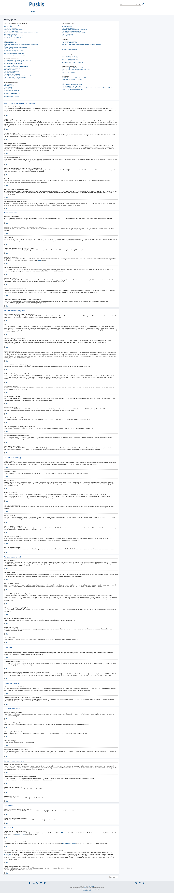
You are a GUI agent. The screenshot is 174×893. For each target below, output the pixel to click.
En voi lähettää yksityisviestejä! (69, 41)
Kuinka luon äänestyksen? (10, 65)
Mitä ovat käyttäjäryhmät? (68, 28)
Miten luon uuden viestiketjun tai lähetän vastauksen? (17, 60)
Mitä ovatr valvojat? (67, 26)
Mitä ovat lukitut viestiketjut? (11, 95)
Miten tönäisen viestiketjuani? (11, 79)
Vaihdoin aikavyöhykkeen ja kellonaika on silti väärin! (17, 47)
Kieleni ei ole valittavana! (10, 48)
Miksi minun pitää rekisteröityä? (12, 25)
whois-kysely (7, 854)
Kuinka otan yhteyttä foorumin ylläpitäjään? (72, 89)
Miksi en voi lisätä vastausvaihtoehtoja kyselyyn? (16, 66)
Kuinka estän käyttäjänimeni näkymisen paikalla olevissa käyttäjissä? (21, 44)
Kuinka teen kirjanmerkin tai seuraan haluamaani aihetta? (76, 69)
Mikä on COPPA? (8, 26)
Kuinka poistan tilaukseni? (68, 72)
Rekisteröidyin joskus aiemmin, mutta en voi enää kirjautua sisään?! (21, 32)
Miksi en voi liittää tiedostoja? (11, 71)
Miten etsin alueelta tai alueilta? (70, 56)
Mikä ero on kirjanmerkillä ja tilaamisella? (72, 68)
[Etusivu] (36, 4)
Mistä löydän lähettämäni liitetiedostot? (72, 79)
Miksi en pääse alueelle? (10, 69)
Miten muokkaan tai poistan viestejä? (13, 62)
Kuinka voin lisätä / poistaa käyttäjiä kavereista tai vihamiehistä (78, 51)
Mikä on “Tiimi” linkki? (67, 36)
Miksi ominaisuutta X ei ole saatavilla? (71, 86)
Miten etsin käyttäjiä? (67, 61)
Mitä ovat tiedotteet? (9, 92)
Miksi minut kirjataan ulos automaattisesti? (14, 36)
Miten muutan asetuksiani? (10, 42)
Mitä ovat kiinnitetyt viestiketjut (12, 93)
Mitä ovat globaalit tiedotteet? (11, 90)
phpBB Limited (63, 833)
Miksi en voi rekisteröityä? (10, 28)
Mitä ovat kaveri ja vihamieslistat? (70, 49)
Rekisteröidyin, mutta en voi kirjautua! (13, 29)
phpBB (39, 260)
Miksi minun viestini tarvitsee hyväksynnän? (15, 77)
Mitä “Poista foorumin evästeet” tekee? (13, 37)
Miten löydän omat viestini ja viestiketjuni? (72, 62)
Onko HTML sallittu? (9, 85)
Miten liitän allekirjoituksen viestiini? (13, 63)
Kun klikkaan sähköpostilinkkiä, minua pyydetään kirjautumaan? (20, 55)
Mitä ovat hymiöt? (8, 87)
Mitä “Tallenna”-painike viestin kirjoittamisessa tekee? (17, 75)
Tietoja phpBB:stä (20, 834)
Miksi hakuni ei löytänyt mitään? (70, 58)
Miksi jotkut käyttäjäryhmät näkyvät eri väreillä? (74, 32)
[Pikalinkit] (144, 11)
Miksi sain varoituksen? (10, 72)
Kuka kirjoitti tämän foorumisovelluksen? (72, 84)
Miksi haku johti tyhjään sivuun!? (70, 59)
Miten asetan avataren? (10, 52)
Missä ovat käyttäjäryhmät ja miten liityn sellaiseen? (75, 29)
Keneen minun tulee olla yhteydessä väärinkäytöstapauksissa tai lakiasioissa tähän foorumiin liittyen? (87, 87)
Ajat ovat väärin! (8, 45)
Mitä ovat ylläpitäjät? (67, 25)
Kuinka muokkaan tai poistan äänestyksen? (14, 68)
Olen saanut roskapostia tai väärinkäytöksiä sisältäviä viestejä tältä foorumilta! (81, 44)
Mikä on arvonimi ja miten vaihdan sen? (14, 53)
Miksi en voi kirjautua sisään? (11, 31)
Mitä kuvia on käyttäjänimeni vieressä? (13, 50)
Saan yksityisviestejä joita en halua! (70, 42)
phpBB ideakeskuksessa (69, 843)
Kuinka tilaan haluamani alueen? (70, 71)
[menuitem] (143, 4)
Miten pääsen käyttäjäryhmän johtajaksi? (72, 31)
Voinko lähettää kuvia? (9, 89)
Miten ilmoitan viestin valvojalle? (12, 74)
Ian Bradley (91, 886)
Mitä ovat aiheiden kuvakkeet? (11, 96)
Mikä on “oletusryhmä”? (68, 34)
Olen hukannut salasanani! (10, 34)
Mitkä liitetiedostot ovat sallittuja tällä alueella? (74, 78)
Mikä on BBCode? (8, 84)
